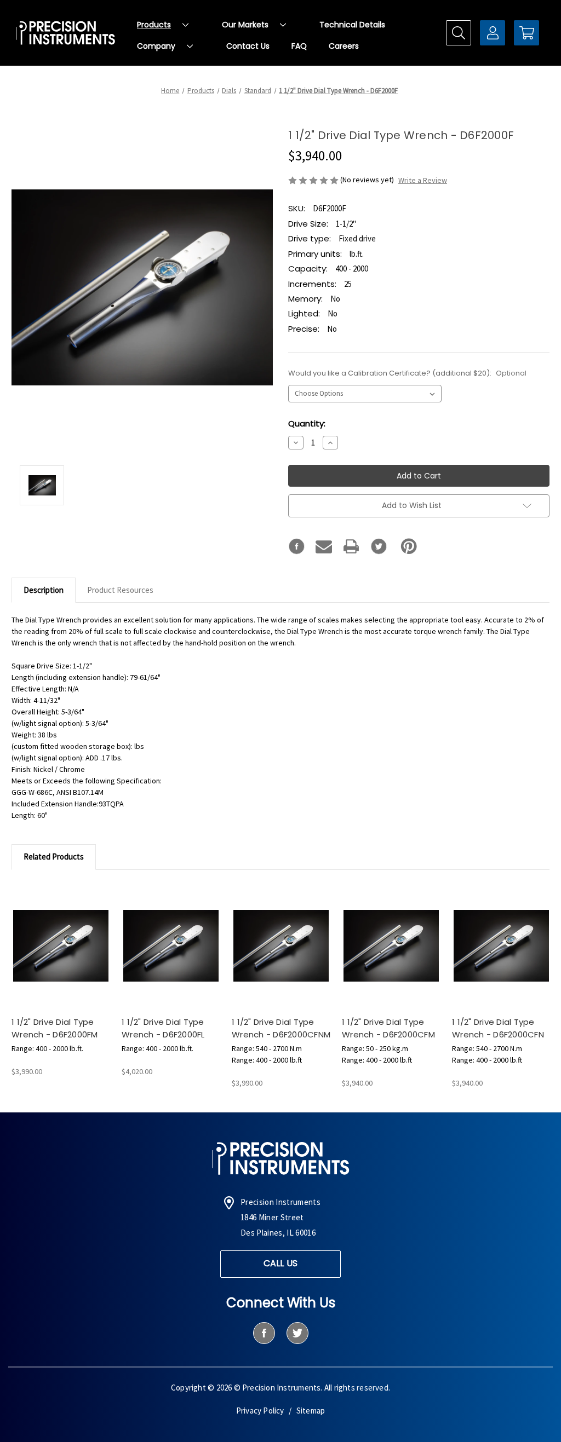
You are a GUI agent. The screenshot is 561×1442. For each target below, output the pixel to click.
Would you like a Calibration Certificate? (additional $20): (407, 373)
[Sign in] (492, 32)
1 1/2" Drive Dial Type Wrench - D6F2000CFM (388, 1028)
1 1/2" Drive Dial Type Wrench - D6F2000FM (55, 1028)
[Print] (351, 546)
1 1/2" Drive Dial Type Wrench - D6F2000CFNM (281, 1028)
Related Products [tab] (54, 856)
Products (154, 24)
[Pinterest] (409, 546)
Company (156, 46)
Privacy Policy (260, 1410)
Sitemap (310, 1410)
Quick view (51, 936)
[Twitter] (378, 546)
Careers (344, 46)
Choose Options (61, 955)
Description (44, 590)
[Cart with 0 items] (526, 32)
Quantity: (306, 423)
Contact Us (248, 46)
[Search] (458, 32)
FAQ (299, 46)
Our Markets (245, 24)
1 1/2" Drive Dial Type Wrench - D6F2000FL (163, 1028)
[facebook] (264, 1333)
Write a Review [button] (422, 180)
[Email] (324, 546)
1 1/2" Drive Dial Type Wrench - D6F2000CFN (498, 1028)
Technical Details (352, 24)
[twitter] (297, 1333)
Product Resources (120, 590)
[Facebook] (296, 546)
